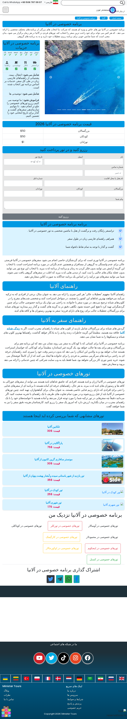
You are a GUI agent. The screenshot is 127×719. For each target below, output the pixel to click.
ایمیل (80, 156)
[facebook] (87, 658)
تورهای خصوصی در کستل (104, 559)
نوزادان (39, 188)
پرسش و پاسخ (74, 703)
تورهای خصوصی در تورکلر (65, 526)
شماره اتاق (37, 178)
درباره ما (71, 690)
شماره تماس (117, 167)
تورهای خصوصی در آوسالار (103, 526)
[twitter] (51, 658)
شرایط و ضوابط (75, 699)
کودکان (79, 188)
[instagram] (75, 658)
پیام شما (119, 199)
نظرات (7, 695)
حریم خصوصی (74, 707)
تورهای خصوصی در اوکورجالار (62, 548)
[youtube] (39, 658)
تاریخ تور (38, 156)
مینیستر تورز (110, 10)
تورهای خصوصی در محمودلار (102, 537)
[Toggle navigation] (6, 10)
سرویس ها (72, 695)
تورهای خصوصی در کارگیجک (61, 537)
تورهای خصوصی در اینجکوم (103, 548)
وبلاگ (6, 690)
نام (122, 156)
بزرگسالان (118, 188)
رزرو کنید (63, 216)
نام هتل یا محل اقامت (113, 178)
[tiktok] (63, 658)
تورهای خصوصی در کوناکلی (26, 526)
